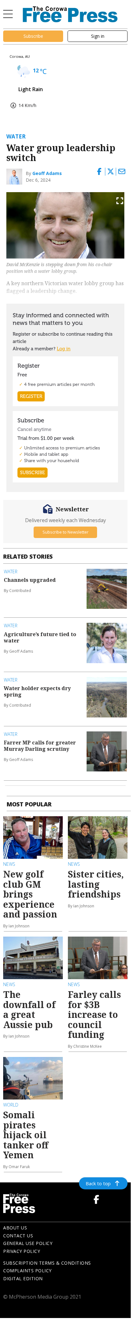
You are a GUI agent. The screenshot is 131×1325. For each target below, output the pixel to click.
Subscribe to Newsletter (65, 532)
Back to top (98, 1183)
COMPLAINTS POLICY (27, 1271)
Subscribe (33, 36)
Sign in (97, 36)
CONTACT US (18, 1236)
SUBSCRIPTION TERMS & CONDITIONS (47, 1263)
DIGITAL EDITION (23, 1278)
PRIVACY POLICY (21, 1251)
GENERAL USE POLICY (27, 1243)
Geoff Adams (47, 173)
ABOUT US (15, 1228)
